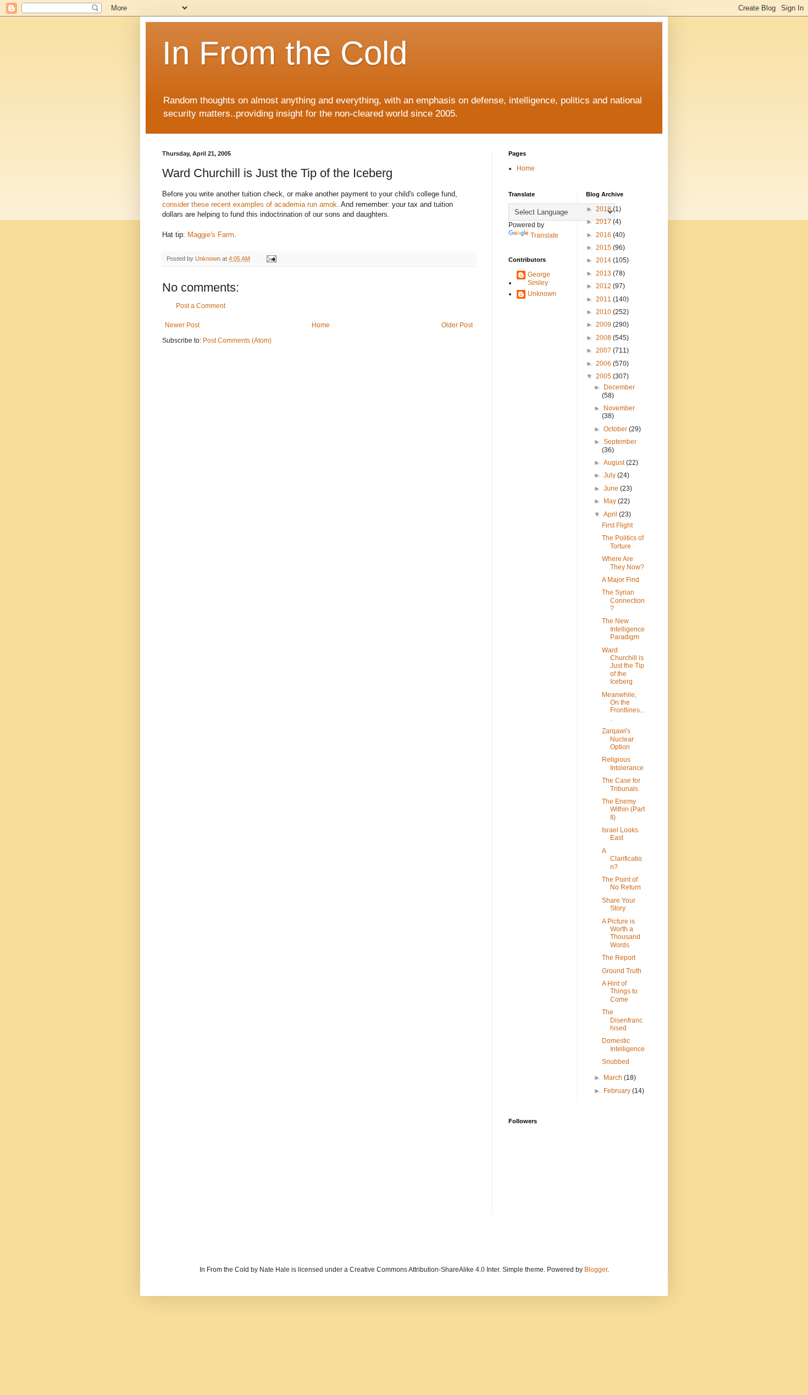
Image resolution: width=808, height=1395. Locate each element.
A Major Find (620, 580)
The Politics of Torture (623, 542)
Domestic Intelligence (623, 1044)
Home (321, 325)
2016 (604, 235)
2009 (604, 324)
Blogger (595, 1269)
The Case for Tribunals (621, 784)
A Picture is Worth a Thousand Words (621, 933)
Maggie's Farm (210, 234)
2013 (604, 273)
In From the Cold (284, 53)
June (612, 488)
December (619, 387)
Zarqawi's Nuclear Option (618, 739)
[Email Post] (271, 258)
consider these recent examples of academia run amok (249, 204)
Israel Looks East (620, 834)
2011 (604, 299)
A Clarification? (622, 859)
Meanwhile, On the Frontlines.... (623, 706)
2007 (604, 350)
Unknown (542, 294)
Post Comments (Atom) (237, 340)
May (611, 501)
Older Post (457, 325)
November (619, 408)
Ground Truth (621, 971)
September (620, 442)
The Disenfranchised (622, 1020)
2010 (604, 312)
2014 (604, 260)
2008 (604, 338)
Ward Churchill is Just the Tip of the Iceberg (623, 666)
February (618, 1091)
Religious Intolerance (623, 763)
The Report (618, 958)
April (611, 514)
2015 (604, 247)
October (616, 429)
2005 (604, 376)
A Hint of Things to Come (620, 991)
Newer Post (182, 325)
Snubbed (615, 1062)
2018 (604, 209)
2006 (604, 363)
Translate (544, 235)
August (615, 462)
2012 (604, 286)
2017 (604, 222)
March (614, 1077)
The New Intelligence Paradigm (623, 629)
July (610, 475)
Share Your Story (618, 904)
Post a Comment (200, 306)
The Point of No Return (621, 883)
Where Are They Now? (623, 562)
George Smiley (539, 278)
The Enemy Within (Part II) (623, 809)
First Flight (617, 525)
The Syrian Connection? (623, 600)
